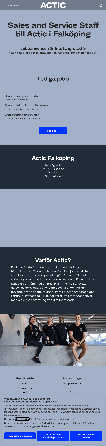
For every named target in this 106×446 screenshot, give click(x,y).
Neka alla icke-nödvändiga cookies (53, 436)
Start (25, 383)
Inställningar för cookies (86, 436)
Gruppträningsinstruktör (22, 96)
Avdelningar (25, 388)
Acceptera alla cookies (20, 436)
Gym (72, 388)
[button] (100, 5)
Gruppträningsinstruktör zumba (27, 105)
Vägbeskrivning (53, 176)
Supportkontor (72, 383)
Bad (72, 392)
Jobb (25, 392)
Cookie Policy (22, 419)
